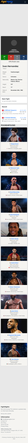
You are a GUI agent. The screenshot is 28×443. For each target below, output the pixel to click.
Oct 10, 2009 (23, 117)
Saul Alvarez (15, 359)
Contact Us (4, 421)
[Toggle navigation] (25, 2)
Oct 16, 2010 (23, 110)
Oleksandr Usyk (14, 168)
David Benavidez (14, 192)
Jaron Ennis (14, 311)
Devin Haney (14, 239)
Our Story (3, 423)
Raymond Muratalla (14, 335)
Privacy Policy (4, 426)
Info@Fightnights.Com (9, 419)
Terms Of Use (4, 424)
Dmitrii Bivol (14, 263)
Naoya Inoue (14, 144)
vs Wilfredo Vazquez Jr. (10, 110)
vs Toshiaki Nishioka (10, 117)
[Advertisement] (14, 19)
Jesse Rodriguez (14, 214)
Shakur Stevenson (14, 287)
